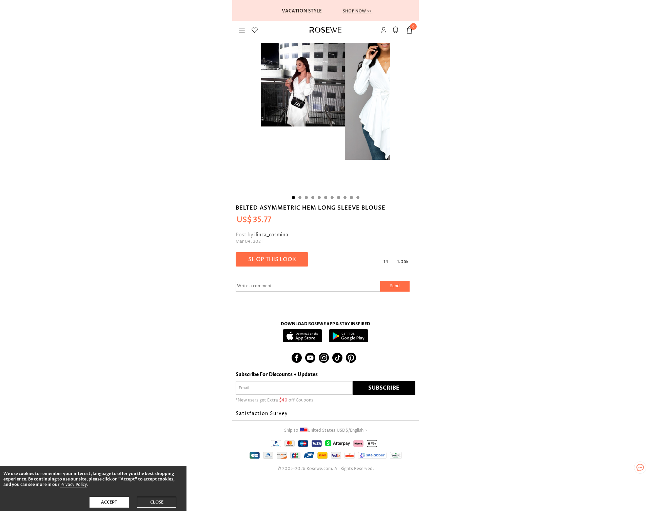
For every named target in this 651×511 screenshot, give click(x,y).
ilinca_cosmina (271, 235)
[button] (325, 414)
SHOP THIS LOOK (272, 259)
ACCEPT (109, 502)
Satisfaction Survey (262, 413)
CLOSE (156, 502)
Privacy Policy (73, 485)
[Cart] (396, 30)
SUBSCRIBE (383, 388)
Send (395, 286)
